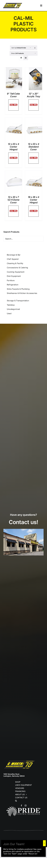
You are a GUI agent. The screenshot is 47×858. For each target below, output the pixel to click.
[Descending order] (35, 47)
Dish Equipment (14, 276)
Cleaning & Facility (15, 263)
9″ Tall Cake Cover (13, 95)
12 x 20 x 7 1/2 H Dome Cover (13, 200)
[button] (23, 800)
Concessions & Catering (17, 267)
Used (9, 313)
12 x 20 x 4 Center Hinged (13, 147)
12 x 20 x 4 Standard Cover (33, 147)
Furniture (10, 280)
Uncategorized (13, 309)
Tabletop (11, 305)
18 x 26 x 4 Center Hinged (33, 200)
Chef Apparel (13, 259)
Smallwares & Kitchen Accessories (22, 293)
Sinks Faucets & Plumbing (18, 289)
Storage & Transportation (18, 300)
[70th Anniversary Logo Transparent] (12, 3)
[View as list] (26, 58)
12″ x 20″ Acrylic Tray (33, 95)
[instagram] (25, 805)
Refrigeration (12, 284)
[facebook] (21, 805)
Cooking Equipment (15, 272)
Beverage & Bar (13, 255)
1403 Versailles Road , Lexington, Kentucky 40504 (14, 775)
